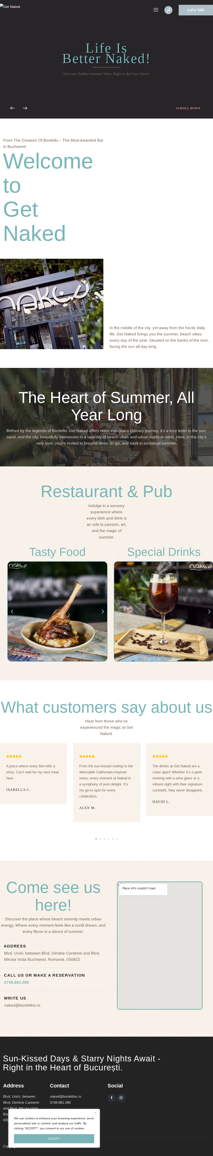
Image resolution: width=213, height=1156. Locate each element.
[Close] (95, 1112)
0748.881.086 (16, 982)
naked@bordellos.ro (65, 1097)
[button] (12, 611)
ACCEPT (54, 1138)
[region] (54, 1128)
